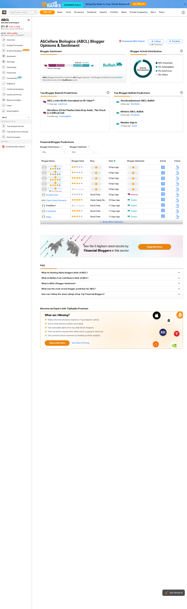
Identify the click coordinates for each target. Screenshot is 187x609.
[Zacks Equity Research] (43, 200)
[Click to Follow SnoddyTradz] (177, 195)
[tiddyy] (43, 217)
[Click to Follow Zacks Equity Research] (177, 200)
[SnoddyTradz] (43, 195)
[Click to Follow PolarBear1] (177, 206)
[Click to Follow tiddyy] (177, 217)
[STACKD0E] (43, 211)
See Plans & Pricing (80, 343)
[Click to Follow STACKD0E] (177, 211)
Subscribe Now (57, 343)
